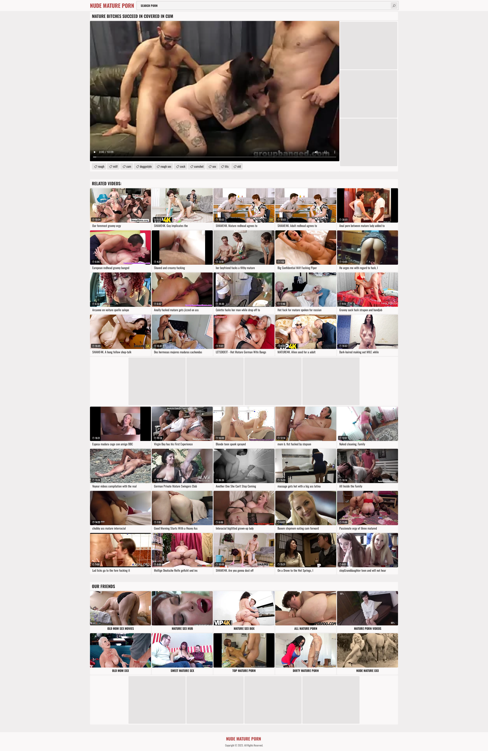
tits (227, 166)
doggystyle (146, 166)
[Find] (394, 5)
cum (128, 166)
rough (101, 166)
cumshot (199, 166)
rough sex (166, 166)
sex (214, 166)
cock (182, 166)
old (239, 166)
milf (115, 166)
